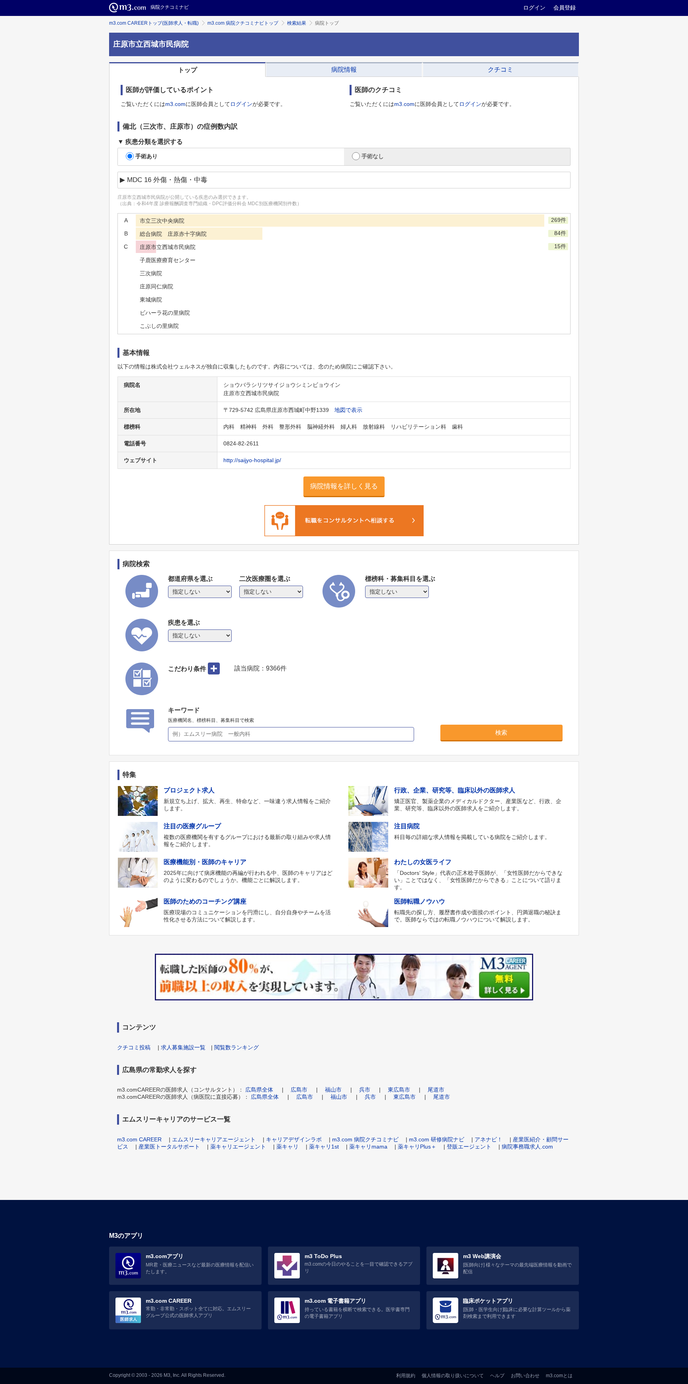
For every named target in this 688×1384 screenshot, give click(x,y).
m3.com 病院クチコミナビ (365, 1139)
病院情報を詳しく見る (344, 486)
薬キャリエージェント (238, 1146)
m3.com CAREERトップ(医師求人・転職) (154, 23)
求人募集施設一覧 (183, 1047)
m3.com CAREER (139, 1139)
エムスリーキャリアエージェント (214, 1139)
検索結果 (296, 23)
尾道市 (436, 1089)
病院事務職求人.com (527, 1146)
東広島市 (399, 1089)
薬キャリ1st (324, 1146)
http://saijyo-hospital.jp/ (252, 460)
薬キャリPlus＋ (417, 1146)
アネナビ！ (488, 1139)
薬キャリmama (368, 1146)
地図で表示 (348, 410)
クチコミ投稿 (133, 1047)
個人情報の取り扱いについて (453, 1375)
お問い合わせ (525, 1375)
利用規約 (405, 1375)
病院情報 (344, 69)
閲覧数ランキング (236, 1047)
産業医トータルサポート (169, 1146)
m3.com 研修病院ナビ (436, 1139)
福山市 (333, 1089)
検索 (501, 732)
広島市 (299, 1089)
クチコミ (500, 69)
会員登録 (564, 7)
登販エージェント (469, 1146)
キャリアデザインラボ (294, 1139)
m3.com (175, 104)
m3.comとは (559, 1375)
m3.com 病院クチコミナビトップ (242, 23)
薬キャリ (287, 1146)
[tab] (187, 69)
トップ (187, 70)
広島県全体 (259, 1089)
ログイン (534, 7)
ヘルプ (497, 1375)
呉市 (364, 1089)
